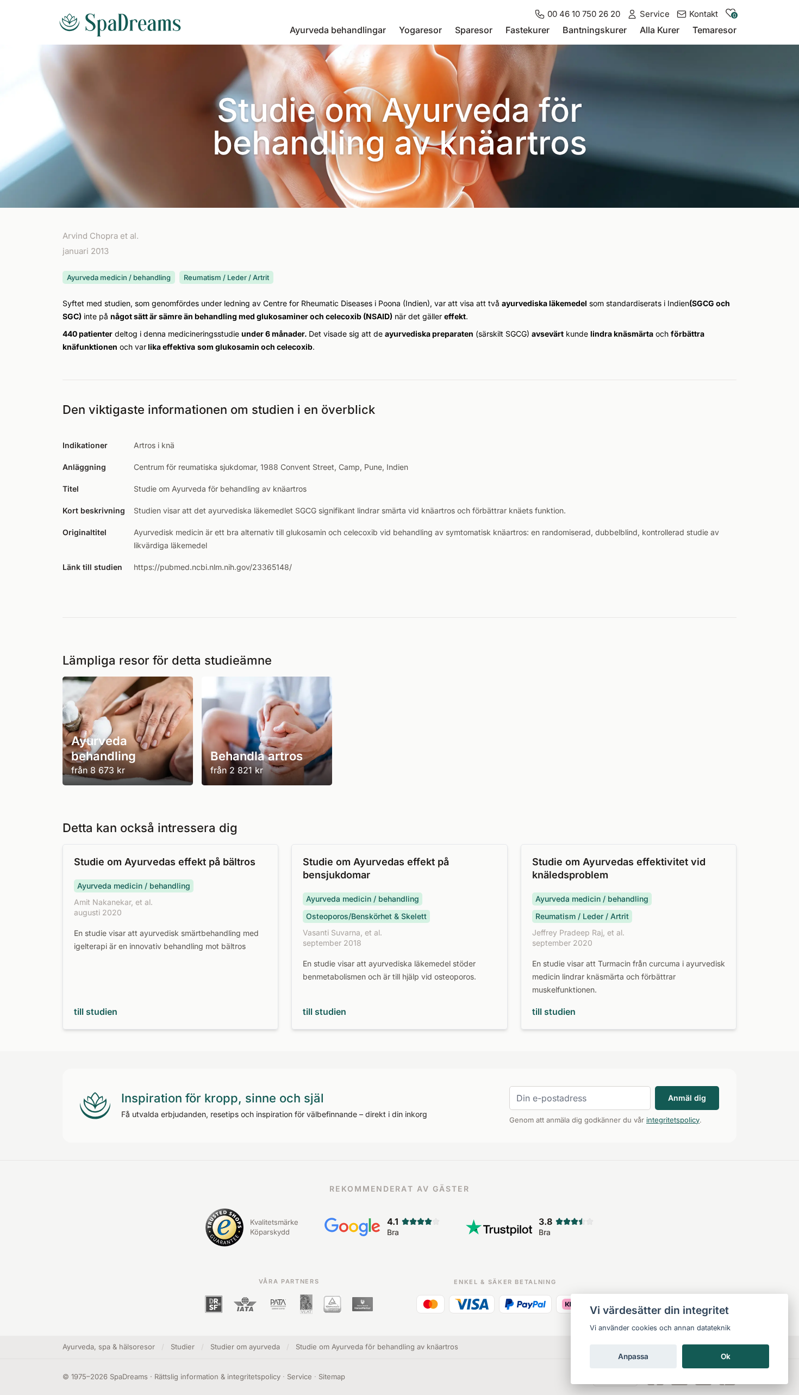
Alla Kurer (659, 29)
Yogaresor (420, 29)
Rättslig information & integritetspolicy (217, 1376)
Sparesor (473, 29)
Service (299, 1376)
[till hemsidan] (124, 20)
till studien (95, 1011)
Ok (726, 1356)
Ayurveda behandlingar (338, 29)
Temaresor (714, 29)
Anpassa (633, 1356)
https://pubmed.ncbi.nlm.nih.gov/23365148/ (213, 567)
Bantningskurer (595, 29)
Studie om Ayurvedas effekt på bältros (164, 861)
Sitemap (332, 1376)
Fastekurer (527, 29)
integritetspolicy (673, 1119)
